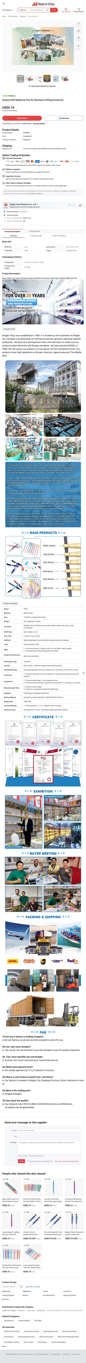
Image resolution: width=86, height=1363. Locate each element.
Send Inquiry (22, 118)
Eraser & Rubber (24, 1320)
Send (21, 1161)
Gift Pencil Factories (69, 1331)
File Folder (37, 1320)
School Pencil (8, 1337)
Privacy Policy (76, 1354)
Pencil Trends (42, 1342)
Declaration (66, 1354)
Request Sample (39, 123)
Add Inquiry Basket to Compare (43, 86)
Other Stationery (33, 16)
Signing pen (6, 1291)
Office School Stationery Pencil (68, 1337)
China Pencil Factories (11, 1331)
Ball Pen (25, 1295)
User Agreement (55, 1354)
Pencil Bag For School (11, 1342)
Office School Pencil (46, 1337)
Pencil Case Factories (31, 1331)
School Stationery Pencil (26, 1337)
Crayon (45, 1291)
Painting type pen (8, 1295)
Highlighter (26, 1291)
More (4, 1346)
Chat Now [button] (65, 118)
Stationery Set (9, 1320)
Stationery (23, 16)
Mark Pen (5, 1299)
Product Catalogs (34, 1287)
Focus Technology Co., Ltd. (28, 1354)
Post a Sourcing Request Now (66, 1161)
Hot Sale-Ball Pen (49, 1295)
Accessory (67, 1291)
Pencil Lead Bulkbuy (58, 1342)
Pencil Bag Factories (51, 1331)
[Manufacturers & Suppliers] (43, 4)
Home (4, 16)
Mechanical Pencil (69, 1295)
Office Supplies (12, 16)
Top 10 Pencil (28, 1342)
